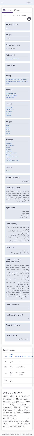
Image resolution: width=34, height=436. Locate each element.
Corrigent (9, 111)
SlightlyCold (10, 97)
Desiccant (9, 107)
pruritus (8, 149)
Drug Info (19, 15)
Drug (12, 15)
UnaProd (16, 434)
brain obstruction (11, 153)
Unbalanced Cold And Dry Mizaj (16, 79)
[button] (29, 3)
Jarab (8, 147)
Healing (8, 115)
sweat (8, 125)
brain (8, 129)
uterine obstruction (12, 157)
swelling (8, 143)
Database (6, 15)
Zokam (8, 155)
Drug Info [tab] (8, 10)
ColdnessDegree (11, 95)
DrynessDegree (11, 93)
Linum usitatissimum (12, 59)
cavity (8, 133)
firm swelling (10, 145)
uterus (8, 127)
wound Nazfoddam (12, 160)
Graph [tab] (18, 10)
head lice (9, 151)
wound (8, 159)
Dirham (8, 171)
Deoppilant (9, 109)
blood (8, 131)
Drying (8, 113)
